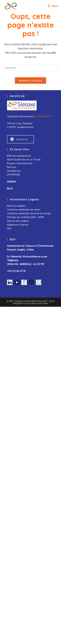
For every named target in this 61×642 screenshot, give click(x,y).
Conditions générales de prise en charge (29, 213)
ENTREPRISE (13, 174)
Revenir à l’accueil (30, 80)
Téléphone (12, 260)
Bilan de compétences (19, 155)
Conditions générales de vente (24, 209)
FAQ (9, 228)
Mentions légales (16, 205)
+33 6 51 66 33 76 (16, 270)
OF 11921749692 (42, 116)
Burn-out (11, 167)
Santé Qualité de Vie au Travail (23, 159)
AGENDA (11, 181)
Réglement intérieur (17, 224)
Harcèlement (14, 170)
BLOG (10, 188)
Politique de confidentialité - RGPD (25, 217)
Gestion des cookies (18, 220)
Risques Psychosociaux (19, 163)
